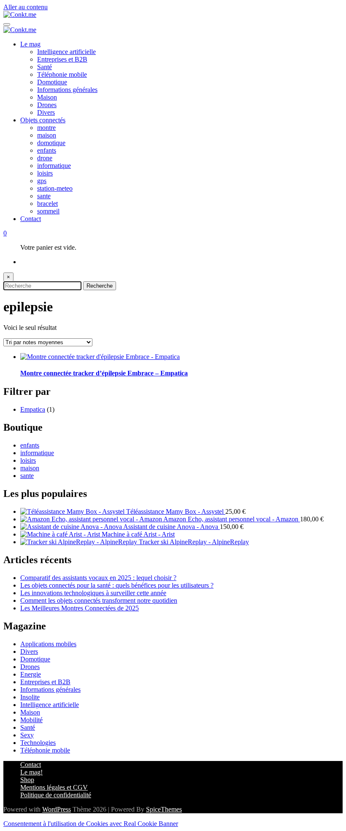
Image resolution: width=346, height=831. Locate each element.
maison (46, 135)
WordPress (56, 809)
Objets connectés (42, 120)
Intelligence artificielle (66, 51)
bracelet (47, 203)
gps (41, 180)
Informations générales (67, 89)
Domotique (52, 82)
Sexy (27, 735)
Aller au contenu (25, 7)
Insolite (30, 697)
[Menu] (6, 24)
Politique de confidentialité (55, 795)
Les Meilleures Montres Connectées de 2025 (79, 608)
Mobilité (31, 719)
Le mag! (31, 772)
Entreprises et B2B (62, 59)
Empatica (32, 409)
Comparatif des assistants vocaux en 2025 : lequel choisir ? (98, 577)
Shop (27, 779)
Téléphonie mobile (62, 74)
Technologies (38, 742)
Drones (47, 104)
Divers (46, 112)
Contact (30, 218)
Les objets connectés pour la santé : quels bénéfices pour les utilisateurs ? (117, 585)
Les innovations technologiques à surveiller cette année (93, 592)
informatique (54, 165)
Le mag (30, 44)
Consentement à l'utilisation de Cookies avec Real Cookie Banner (90, 823)
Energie (30, 674)
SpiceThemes (164, 809)
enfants (46, 150)
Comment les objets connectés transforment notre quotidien (98, 600)
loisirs (45, 173)
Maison (47, 97)
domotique (51, 142)
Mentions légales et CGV (54, 787)
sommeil (48, 211)
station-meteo (55, 188)
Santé (44, 66)
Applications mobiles (48, 644)
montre (46, 127)
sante (44, 196)
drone (44, 158)
